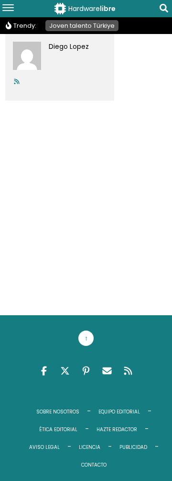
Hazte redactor (117, 429)
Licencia (89, 447)
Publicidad (133, 447)
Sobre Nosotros (57, 411)
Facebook (44, 371)
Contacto (94, 465)
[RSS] (17, 81)
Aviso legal (44, 447)
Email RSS (107, 371)
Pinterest (86, 371)
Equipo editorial (119, 411)
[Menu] (8, 8)
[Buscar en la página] (164, 9)
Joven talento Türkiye (82, 26)
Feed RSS (128, 371)
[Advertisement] (86, 206)
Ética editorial (58, 429)
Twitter (65, 371)
